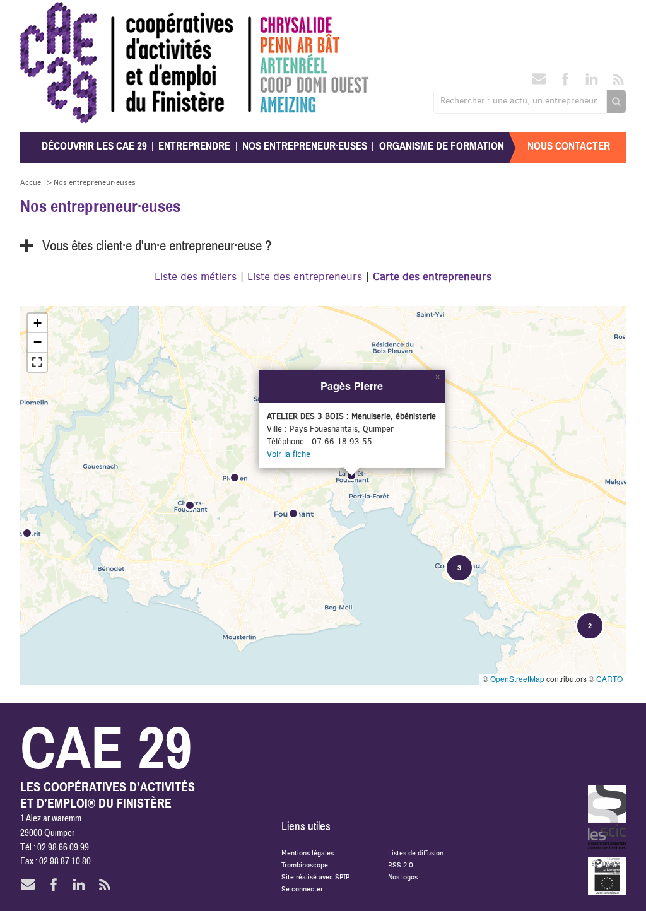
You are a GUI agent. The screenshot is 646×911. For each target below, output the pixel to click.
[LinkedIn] (591, 83)
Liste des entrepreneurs (304, 276)
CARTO (609, 678)
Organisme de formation (441, 146)
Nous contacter (568, 146)
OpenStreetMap (517, 678)
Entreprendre (194, 146)
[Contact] (538, 83)
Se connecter (302, 889)
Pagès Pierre (351, 386)
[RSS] (618, 83)
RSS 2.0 (400, 865)
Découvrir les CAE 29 (94, 146)
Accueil (32, 182)
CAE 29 (47, 14)
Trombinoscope (304, 865)
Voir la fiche (288, 454)
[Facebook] (565, 83)
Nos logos (403, 877)
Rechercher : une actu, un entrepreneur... (522, 100)
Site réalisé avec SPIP (315, 877)
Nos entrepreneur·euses (304, 146)
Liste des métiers (196, 276)
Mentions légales (307, 853)
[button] (27, 533)
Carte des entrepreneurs (432, 276)
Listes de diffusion (415, 853)
